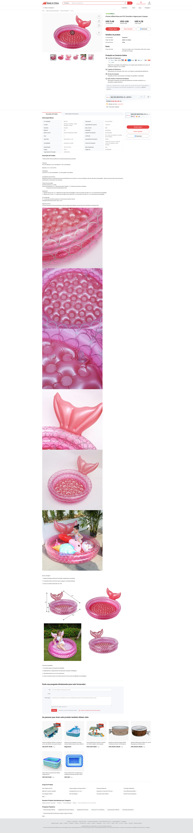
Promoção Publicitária (129, 788)
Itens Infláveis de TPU (47, 788)
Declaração (75, 821)
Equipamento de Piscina (82, 809)
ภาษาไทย (121, 823)
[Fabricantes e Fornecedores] (50, 3)
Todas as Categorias (49, 7)
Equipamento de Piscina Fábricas (66, 809)
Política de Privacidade (92, 821)
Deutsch (93, 823)
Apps (140, 7)
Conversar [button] (144, 29)
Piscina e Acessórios (64, 10)
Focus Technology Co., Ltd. (94, 826)
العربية (104, 823)
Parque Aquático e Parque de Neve (77, 788)
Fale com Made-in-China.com (105, 821)
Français (76, 823)
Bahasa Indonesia (138, 823)
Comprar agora (113, 29)
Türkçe (125, 823)
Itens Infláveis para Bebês (130, 791)
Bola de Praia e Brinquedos (130, 794)
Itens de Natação (73, 794)
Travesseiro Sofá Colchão (102, 794)
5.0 (132, 116)
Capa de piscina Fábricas (113, 809)
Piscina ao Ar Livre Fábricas (97, 809)
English (61, 823)
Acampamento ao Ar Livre (75, 791)
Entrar (149, 4)
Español (65, 823)
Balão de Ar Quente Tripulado (49, 791)
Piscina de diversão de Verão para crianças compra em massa (57, 813)
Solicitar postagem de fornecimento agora (89, 710)
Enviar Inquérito (128, 29)
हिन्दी (116, 823)
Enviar (54, 710)
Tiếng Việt (131, 823)
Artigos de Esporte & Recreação (52, 10)
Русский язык (83, 823)
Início (43, 10)
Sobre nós (69, 821)
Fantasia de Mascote (101, 788)
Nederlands (99, 823)
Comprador (124, 7)
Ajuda (133, 7)
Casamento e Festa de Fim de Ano (104, 791)
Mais (43, 816)
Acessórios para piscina (127, 809)
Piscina (71, 10)
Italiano (88, 823)
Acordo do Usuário (82, 821)
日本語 (112, 823)
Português (71, 823)
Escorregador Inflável (47, 794)
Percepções (123, 821)
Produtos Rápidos (116, 821)
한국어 (108, 823)
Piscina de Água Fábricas (49, 809)
